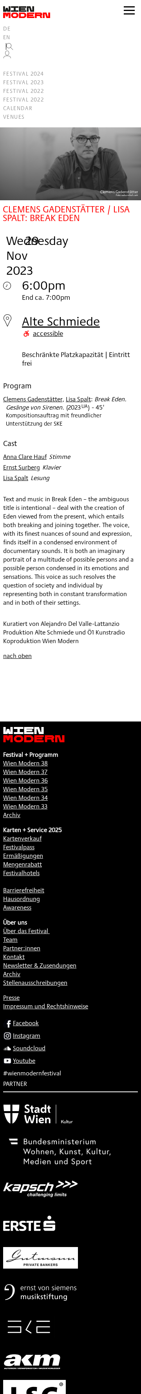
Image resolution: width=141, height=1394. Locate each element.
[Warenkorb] (10, 65)
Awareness (17, 907)
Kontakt (14, 956)
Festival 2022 (23, 91)
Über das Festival (25, 930)
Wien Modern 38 (25, 763)
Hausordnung (21, 898)
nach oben (17, 655)
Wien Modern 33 (25, 806)
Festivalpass (18, 847)
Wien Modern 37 (25, 771)
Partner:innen (21, 948)
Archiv (11, 814)
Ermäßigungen (23, 855)
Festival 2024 (23, 74)
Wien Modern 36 (25, 780)
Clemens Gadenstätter (32, 399)
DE (7, 29)
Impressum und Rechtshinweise (45, 1006)
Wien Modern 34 (25, 797)
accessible (48, 333)
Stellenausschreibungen (35, 982)
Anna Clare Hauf (25, 456)
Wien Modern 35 (25, 789)
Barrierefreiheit (23, 890)
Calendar (18, 108)
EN (7, 37)
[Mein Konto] (7, 56)
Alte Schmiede (61, 321)
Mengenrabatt (22, 864)
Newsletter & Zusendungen (39, 965)
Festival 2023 (23, 82)
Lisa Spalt (78, 399)
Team (10, 939)
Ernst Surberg (21, 467)
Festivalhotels (21, 872)
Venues (14, 117)
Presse (11, 997)
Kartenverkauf (22, 838)
